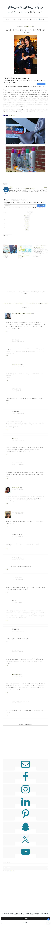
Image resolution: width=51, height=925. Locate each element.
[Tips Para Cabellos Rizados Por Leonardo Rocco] (41, 251)
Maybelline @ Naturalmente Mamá (21, 313)
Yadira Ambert (16, 487)
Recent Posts (10, 183)
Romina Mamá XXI (17, 512)
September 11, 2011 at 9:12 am (18, 464)
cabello (27, 291)
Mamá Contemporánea (25, 8)
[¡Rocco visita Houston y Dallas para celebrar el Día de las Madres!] (25, 249)
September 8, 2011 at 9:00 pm (18, 413)
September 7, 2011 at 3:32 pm (18, 341)
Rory (10, 187)
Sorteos (18, 291)
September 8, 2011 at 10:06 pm (18, 439)
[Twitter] (46, 187)
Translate (13, 870)
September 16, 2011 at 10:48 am (18, 579)
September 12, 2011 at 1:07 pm (18, 513)
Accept (25, 918)
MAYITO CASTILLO (16, 364)
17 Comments (31, 26)
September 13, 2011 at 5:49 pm (18, 536)
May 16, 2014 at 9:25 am (16, 702)
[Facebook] (45, 187)
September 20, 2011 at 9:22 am (18, 602)
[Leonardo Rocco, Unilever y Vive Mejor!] (10, 249)
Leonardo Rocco (33, 291)
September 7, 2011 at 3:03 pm (18, 314)
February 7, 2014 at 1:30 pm (17, 676)
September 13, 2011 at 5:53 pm (18, 559)
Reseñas (14, 291)
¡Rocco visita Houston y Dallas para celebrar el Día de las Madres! (24, 255)
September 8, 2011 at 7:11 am (18, 366)
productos (40, 291)
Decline (25, 922)
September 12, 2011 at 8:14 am (18, 489)
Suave (25, 293)
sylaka (14, 438)
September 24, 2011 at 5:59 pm (18, 651)
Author (4, 183)
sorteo (45, 291)
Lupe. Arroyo (15, 674)
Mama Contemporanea (30, 188)
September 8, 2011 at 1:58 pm (18, 390)
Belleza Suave (11, 115)
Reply (7, 331)
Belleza (10, 291)
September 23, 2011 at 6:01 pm (18, 630)
